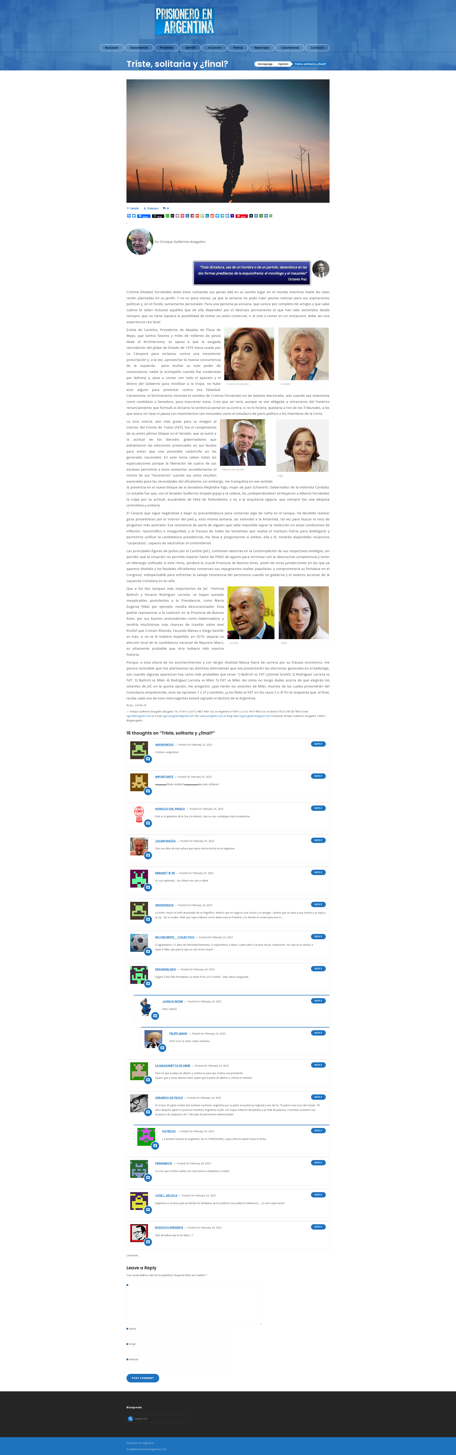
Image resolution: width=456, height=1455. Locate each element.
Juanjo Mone (172, 1001)
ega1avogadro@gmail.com (178, 716)
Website (133, 1359)
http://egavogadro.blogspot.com (252, 716)
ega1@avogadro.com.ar (140, 716)
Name (132, 1328)
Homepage (265, 64)
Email (132, 1344)
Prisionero (152, 208)
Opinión (283, 64)
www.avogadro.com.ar (213, 716)
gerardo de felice (169, 1098)
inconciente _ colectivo (174, 937)
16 (168, 208)
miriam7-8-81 (165, 873)
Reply (318, 744)
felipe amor (178, 1033)
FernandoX (163, 1163)
